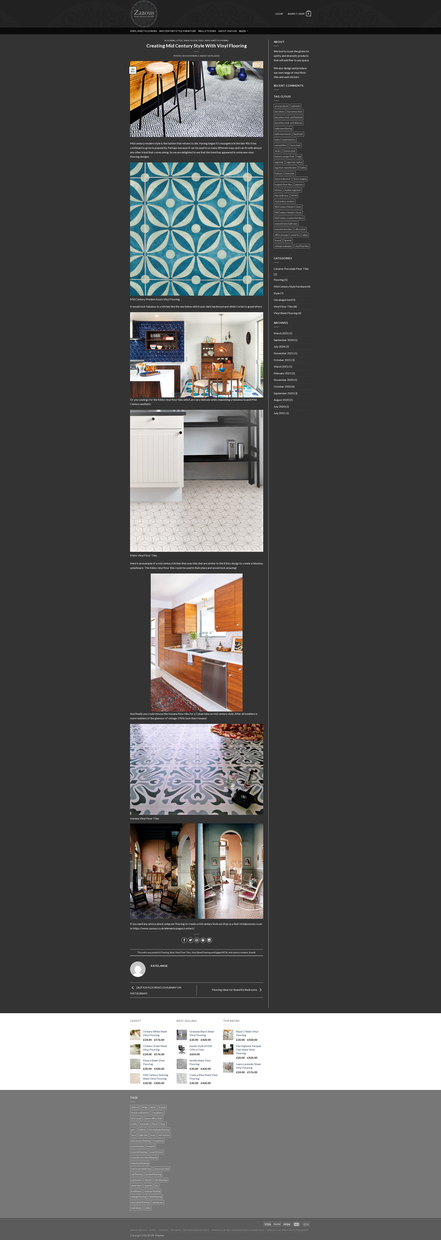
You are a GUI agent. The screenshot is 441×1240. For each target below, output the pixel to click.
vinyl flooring (155, 1196)
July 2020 (279, 406)
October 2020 (282, 386)
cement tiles (280, 145)
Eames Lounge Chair (284, 156)
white (147, 1208)
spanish (148, 1185)
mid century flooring (140, 1140)
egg (299, 156)
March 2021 (281, 366)
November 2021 (283, 353)
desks (278, 151)
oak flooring (136, 1174)
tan (156, 1185)
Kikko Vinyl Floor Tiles (143, 555)
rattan (305, 235)
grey (133, 1129)
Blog (153, 1230)
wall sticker (136, 1208)
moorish (151, 1146)
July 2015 (279, 413)
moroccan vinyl (162, 1168)
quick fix (295, 235)
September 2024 (284, 340)
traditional (136, 1191)
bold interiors (289, 139)
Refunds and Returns (196, 1230)
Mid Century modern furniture (289, 218)
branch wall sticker (140, 1112)
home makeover (283, 178)
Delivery (176, 1230)
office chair (300, 229)
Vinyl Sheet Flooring (143, 31)
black (153, 1107)
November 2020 (283, 379)
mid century (164, 1135)
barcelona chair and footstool (288, 117)
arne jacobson (281, 106)
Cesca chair (295, 145)
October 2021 (282, 360)
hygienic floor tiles (283, 184)
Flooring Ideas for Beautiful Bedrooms (235, 989)
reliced (148, 1180)
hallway (278, 173)
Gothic (303, 167)
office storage (281, 235)
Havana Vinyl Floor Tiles (144, 818)
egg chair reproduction (285, 167)
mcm (152, 1135)
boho (277, 139)
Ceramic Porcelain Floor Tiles (291, 268)
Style (180, 40)
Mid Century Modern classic (288, 212)
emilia (134, 1124)
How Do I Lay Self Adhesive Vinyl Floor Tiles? (237, 1230)
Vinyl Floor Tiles (193, 40)
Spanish (288, 240)
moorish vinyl (156, 1152)
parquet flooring (153, 1174)
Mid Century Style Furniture (177, 31)
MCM (225, 952)
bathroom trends (283, 134)
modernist (158, 1140)
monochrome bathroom (286, 223)
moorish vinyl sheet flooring (144, 1157)
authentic (295, 106)
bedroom (298, 134)
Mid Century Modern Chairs (288, 206)
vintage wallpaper (283, 246)
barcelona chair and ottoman (288, 122)
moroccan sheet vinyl (141, 1168)
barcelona (279, 111)
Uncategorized (282, 299)
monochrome (137, 1146)
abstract (135, 1107)
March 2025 (281, 333)
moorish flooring (139, 1152)
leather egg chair (293, 190)
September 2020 (284, 393)
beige (144, 1107)
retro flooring (160, 1180)
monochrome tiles (283, 229)
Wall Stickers (207, 31)
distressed (136, 1118)
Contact (163, 1230)
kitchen (278, 190)
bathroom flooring (283, 128)
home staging (300, 178)
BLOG (242, 31)
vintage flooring (138, 1196)
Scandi (252, 952)
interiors (299, 184)
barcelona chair (295, 111)
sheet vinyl (136, 1185)
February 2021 (282, 373)
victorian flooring (152, 1191)
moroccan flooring (139, 1163)
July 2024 (279, 346)
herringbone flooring (159, 1129)
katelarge (214, 56)
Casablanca (157, 1112)
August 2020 (281, 399)
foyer (163, 1124)
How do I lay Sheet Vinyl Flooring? (287, 1230)
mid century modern (238, 952)
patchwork (136, 1180)
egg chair (279, 162)
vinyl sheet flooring (140, 1202)
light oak (143, 1135)
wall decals (157, 1202)
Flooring (170, 40)
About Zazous (227, 31)
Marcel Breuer (282, 195)
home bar (290, 173)
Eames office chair (153, 1118)
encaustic (144, 1124)
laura (133, 1135)
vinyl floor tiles (302, 246)
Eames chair (289, 151)
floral (154, 1124)
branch (162, 1107)
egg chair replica (294, 162)
